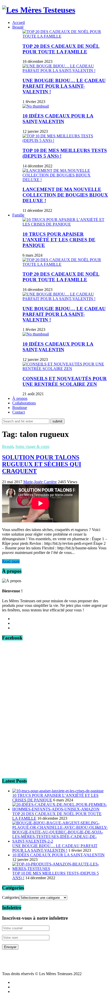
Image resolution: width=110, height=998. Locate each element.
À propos (19, 398)
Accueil (18, 22)
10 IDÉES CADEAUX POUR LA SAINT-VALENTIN (58, 118)
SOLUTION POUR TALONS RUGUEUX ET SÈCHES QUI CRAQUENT (41, 464)
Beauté (18, 27)
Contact (18, 412)
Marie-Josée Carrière (40, 482)
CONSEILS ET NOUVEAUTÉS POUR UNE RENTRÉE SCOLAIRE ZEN (65, 381)
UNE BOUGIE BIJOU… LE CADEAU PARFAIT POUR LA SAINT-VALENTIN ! (64, 86)
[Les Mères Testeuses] (38, 9)
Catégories (10, 897)
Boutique (19, 407)
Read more (11, 561)
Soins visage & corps (32, 446)
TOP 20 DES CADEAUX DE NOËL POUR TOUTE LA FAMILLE (61, 48)
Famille (18, 215)
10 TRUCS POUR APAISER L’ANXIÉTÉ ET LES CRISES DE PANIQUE (59, 239)
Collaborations (24, 403)
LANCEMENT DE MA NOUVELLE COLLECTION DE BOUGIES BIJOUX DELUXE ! (65, 195)
